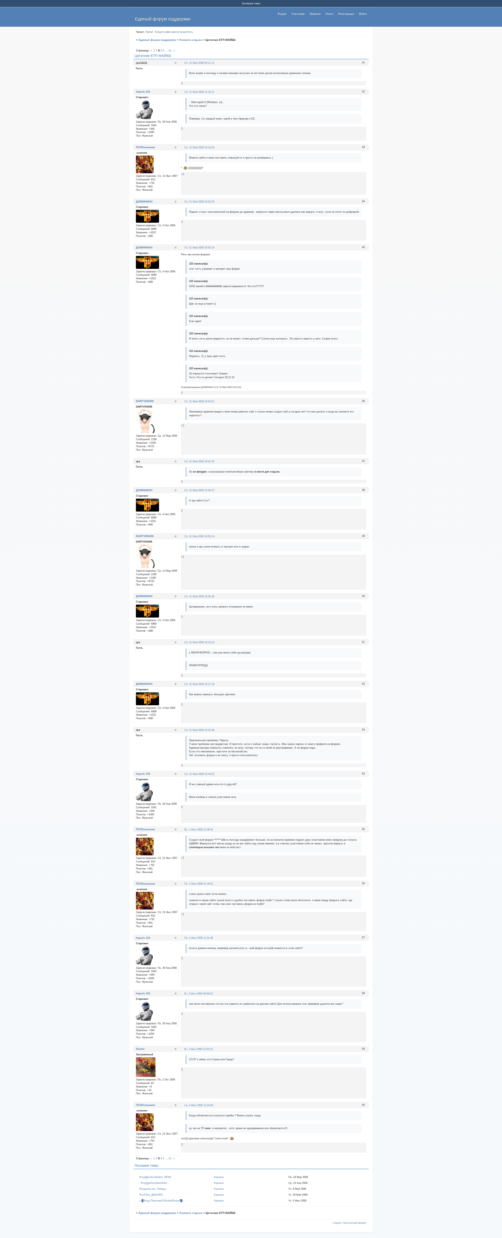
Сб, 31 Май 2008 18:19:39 (199, 147)
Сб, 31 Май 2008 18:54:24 (199, 247)
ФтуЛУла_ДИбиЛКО (151, 1194)
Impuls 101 (143, 91)
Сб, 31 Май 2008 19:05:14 (199, 536)
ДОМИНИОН (144, 201)
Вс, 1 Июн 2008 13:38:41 (198, 829)
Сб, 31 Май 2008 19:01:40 (199, 461)
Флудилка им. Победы (152, 1188)
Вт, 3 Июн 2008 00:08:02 (198, 993)
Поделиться (182, 62)
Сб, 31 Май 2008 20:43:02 (199, 774)
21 (170, 50)
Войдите (160, 31)
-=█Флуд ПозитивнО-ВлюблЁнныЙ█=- (162, 1200)
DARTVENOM (145, 401)
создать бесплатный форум (349, 1222)
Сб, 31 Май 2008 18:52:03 (199, 201)
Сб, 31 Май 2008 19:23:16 (199, 642)
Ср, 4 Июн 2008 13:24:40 (198, 1105)
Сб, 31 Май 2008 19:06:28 (199, 596)
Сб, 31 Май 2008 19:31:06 (199, 730)
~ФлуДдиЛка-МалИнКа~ (153, 1182)
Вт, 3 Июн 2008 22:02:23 (198, 1049)
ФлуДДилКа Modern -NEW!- (155, 1177)
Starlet (140, 1048)
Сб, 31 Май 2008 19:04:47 (199, 490)
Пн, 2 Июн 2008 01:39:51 (198, 883)
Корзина (219, 1177)
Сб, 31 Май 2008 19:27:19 (199, 684)
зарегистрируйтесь (182, 31)
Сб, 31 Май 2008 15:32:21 (199, 91)
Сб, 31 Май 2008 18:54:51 (199, 401)
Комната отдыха (190, 39)
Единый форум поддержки (157, 39)
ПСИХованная (145, 147)
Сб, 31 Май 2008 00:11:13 (199, 62)
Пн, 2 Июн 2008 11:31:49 (198, 937)
